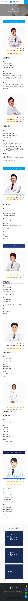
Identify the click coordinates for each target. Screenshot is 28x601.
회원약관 (10, 597)
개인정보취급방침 (17, 597)
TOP (26, 596)
